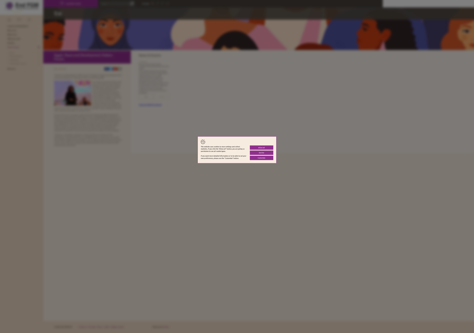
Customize (261, 158)
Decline (261, 153)
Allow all (261, 147)
